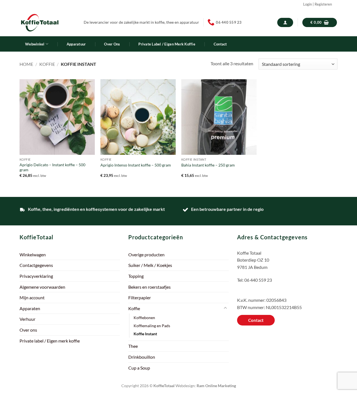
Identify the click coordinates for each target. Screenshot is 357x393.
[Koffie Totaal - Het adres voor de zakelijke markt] (47, 22)
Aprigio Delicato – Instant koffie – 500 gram (52, 167)
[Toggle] (225, 308)
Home (26, 64)
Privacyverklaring (36, 276)
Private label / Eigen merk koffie (166, 44)
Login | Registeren (317, 4)
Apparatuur (76, 44)
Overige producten (146, 254)
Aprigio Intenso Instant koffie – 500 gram (135, 165)
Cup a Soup (139, 367)
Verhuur (27, 319)
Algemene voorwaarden (42, 287)
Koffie (47, 64)
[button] (285, 22)
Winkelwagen (33, 254)
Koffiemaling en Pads (152, 325)
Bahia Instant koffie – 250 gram (208, 165)
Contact (220, 44)
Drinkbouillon (141, 357)
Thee (133, 346)
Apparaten (30, 308)
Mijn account (32, 297)
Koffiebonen (144, 317)
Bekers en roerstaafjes (149, 287)
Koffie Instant (145, 333)
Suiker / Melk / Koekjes (150, 265)
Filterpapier (139, 297)
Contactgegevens (36, 265)
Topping (136, 276)
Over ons (112, 44)
